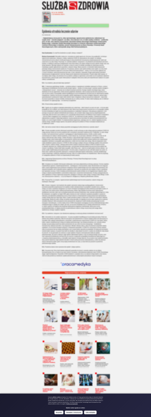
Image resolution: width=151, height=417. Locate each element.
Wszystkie (59, 412)
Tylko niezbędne (90, 412)
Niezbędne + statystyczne (73, 412)
